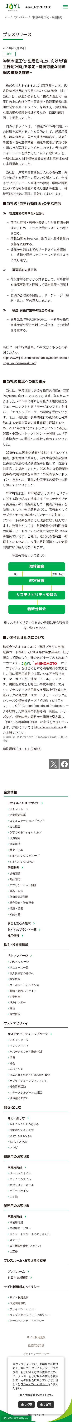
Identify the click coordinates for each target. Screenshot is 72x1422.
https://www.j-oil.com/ (48, 727)
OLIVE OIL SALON (21, 1135)
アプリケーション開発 (23, 885)
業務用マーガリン (20, 1228)
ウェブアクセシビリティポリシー (30, 1314)
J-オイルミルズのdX (22, 861)
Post (54, 764)
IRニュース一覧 (19, 967)
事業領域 (15, 843)
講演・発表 (16, 908)
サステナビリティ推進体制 (26, 1051)
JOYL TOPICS (18, 1141)
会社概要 (15, 826)
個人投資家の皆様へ (22, 973)
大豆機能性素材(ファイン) (25, 1245)
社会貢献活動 (18, 1086)
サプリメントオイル (22, 1185)
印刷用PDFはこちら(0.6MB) (22, 748)
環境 (12, 1057)
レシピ (14, 1147)
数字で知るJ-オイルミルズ (25, 832)
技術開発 (15, 873)
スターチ (15, 1239)
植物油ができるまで (22, 1129)
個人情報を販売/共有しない (16, 1418)
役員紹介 (15, 838)
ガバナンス (16, 1069)
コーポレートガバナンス (24, 985)
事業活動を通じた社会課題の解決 (30, 1075)
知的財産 (15, 914)
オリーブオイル (19, 1190)
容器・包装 (16, 890)
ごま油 (14, 1196)
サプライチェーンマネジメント (28, 1080)
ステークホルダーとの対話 (26, 1092)
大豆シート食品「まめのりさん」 (30, 1234)
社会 (12, 1063)
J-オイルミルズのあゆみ (24, 1124)
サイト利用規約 (19, 1297)
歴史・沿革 (16, 849)
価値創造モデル (19, 1098)
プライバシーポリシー (23, 1309)
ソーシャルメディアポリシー (27, 1320)
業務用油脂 (16, 1222)
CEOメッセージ (19, 809)
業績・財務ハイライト (23, 990)
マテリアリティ (19, 1045)
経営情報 (15, 979)
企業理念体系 (18, 814)
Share (64, 764)
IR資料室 (15, 996)
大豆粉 (14, 1251)
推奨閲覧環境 (18, 1303)
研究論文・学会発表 (22, 902)
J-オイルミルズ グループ (25, 855)
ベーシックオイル (20, 1173)
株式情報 (15, 1014)
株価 (12, 1008)
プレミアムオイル (20, 1179)
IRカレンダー (18, 1002)
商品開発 (15, 879)
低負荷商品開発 (19, 896)
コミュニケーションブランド (27, 820)
